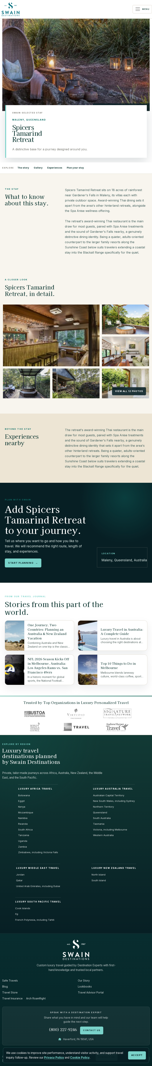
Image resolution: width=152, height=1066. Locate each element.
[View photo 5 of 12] (76, 383)
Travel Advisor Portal (91, 992)
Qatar (19, 880)
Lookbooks (85, 986)
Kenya (21, 806)
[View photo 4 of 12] (26, 383)
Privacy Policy (54, 1057)
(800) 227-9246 (63, 1029)
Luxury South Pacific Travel (38, 901)
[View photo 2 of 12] (125, 319)
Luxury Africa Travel (35, 789)
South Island (99, 880)
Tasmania (98, 823)
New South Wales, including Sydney (114, 800)
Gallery (38, 167)
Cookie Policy (80, 1057)
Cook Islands (22, 908)
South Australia (102, 818)
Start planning (23, 562)
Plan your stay (75, 167)
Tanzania (23, 835)
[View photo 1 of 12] (51, 335)
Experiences (54, 167)
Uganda (22, 840)
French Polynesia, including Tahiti (34, 919)
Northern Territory (103, 806)
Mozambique (25, 812)
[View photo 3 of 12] (125, 351)
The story (23, 167)
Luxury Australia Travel (113, 789)
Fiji (16, 914)
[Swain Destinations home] (76, 949)
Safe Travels (10, 980)
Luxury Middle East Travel (37, 868)
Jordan (20, 874)
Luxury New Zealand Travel (114, 868)
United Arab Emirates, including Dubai (38, 886)
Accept (137, 1055)
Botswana (24, 795)
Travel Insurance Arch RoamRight (24, 998)
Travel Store (10, 992)
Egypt (21, 800)
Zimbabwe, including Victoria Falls (38, 852)
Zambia (22, 846)
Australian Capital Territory (108, 795)
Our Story (84, 980)
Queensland (100, 812)
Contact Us (91, 1030)
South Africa (25, 829)
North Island (98, 874)
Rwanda (23, 823)
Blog (5, 986)
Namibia (22, 818)
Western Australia (103, 835)
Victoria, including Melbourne (110, 829)
